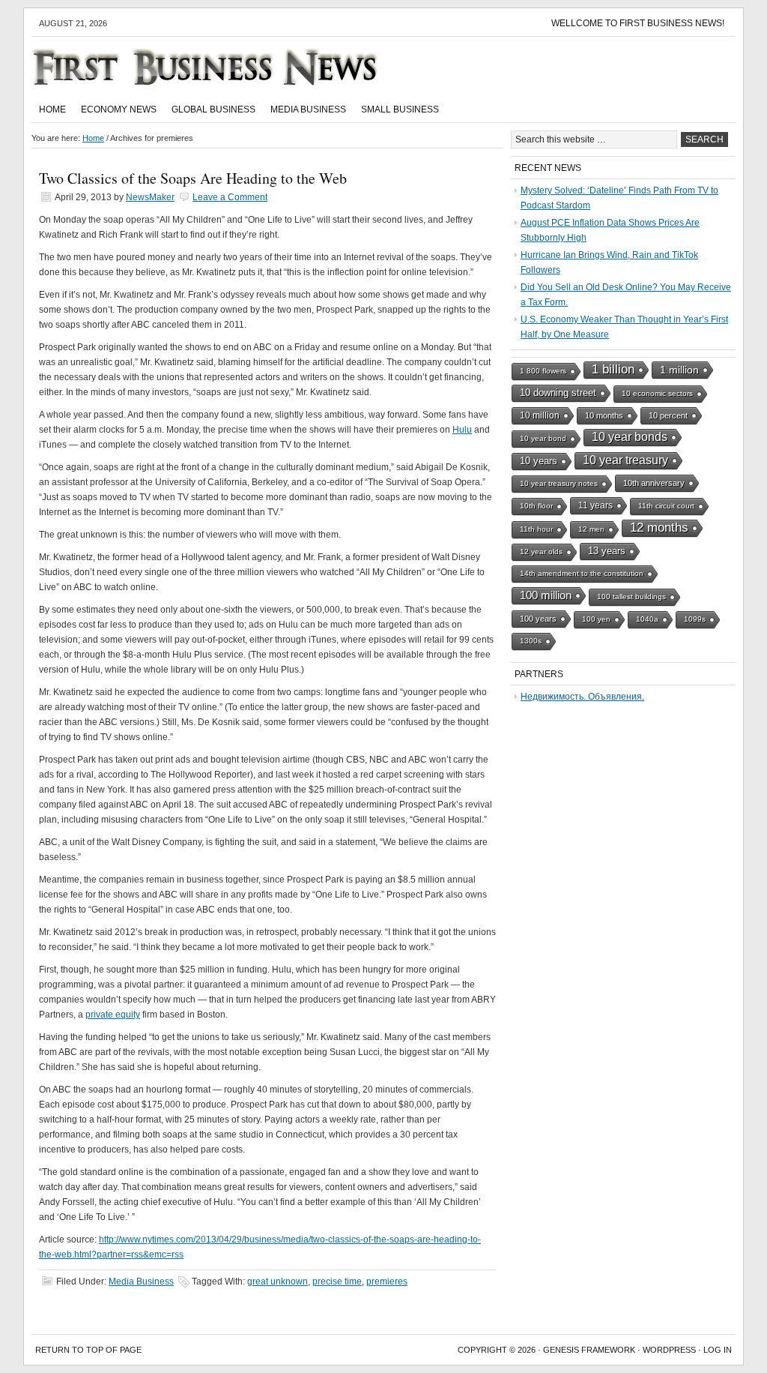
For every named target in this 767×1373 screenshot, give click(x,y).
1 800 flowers (543, 371)
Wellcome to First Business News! (637, 23)
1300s (531, 641)
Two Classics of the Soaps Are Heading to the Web (193, 178)
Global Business (213, 109)
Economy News (119, 109)
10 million (540, 415)
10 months (604, 415)
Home (52, 109)
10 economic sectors (657, 393)
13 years (606, 550)
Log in (717, 1349)
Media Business (308, 109)
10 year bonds (629, 436)
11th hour (536, 529)
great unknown (277, 1281)
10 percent (668, 415)
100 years (538, 618)
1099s (695, 619)
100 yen (596, 619)
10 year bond (543, 438)
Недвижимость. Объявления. (582, 696)
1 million (679, 370)
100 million (546, 595)
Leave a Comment (229, 197)
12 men (591, 529)
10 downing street (558, 392)
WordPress (669, 1349)
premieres (386, 1281)
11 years (595, 505)
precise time (337, 1281)
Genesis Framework (589, 1349)
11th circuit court (666, 506)
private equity (112, 1014)
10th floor (536, 506)
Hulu (462, 429)
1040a (647, 619)
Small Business (400, 109)
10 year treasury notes (559, 483)
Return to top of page (88, 1349)
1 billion (613, 369)
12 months (659, 527)
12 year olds (541, 551)
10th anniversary (654, 482)
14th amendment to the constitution (581, 573)
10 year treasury (625, 460)
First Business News (226, 67)
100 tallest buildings (631, 596)
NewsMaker (150, 197)
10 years (538, 460)
